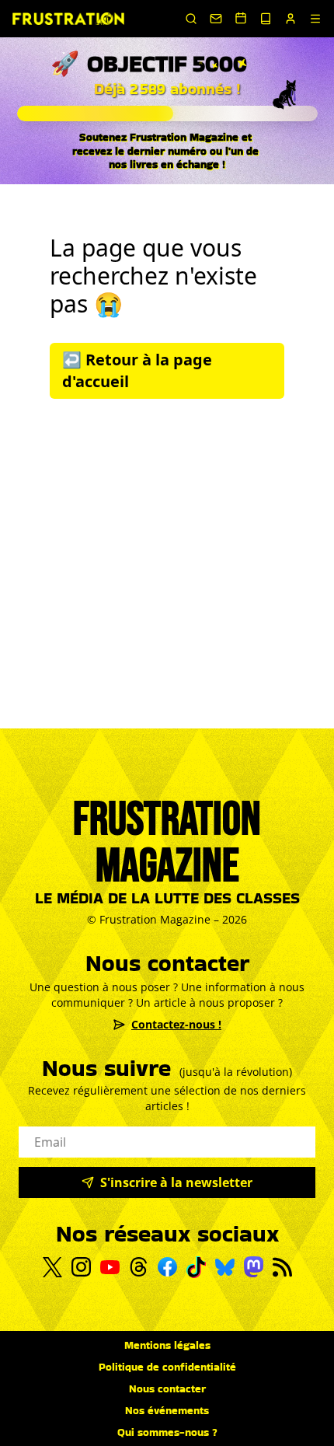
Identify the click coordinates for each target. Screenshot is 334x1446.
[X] (52, 1267)
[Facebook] (167, 1267)
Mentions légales (167, 1345)
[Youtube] (110, 1267)
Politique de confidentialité (167, 1366)
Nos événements (167, 1410)
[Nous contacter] (216, 18)
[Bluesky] (225, 1267)
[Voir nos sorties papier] (265, 18)
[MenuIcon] (315, 18)
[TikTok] (196, 1267)
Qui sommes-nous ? (167, 1432)
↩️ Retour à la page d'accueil (137, 370)
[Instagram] (81, 1267)
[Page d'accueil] (68, 18)
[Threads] (138, 1267)
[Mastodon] (253, 1266)
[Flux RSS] (282, 1267)
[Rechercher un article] (191, 18)
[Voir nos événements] (241, 18)
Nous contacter (167, 1388)
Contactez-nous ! (176, 1024)
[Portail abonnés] (290, 18)
